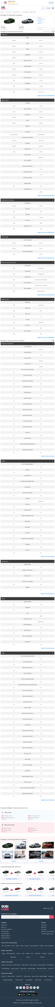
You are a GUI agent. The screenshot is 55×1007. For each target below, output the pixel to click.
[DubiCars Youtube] (27, 988)
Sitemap (43, 922)
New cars (43, 927)
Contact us (4, 925)
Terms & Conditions (6, 929)
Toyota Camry (33, 965)
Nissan (18, 953)
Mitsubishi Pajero (41, 968)
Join (52, 917)
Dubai (21, 945)
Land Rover (38, 953)
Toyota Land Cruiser (6, 965)
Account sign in (5, 933)
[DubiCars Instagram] (24, 988)
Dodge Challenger (8, 980)
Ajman (17, 945)
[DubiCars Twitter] (34, 988)
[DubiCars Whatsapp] (38, 987)
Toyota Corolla (15, 968)
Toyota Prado (25, 965)
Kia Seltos (50, 976)
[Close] (2, 3)
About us (3, 927)
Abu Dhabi (7, 945)
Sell (43, 8)
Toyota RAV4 (28, 980)
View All (14, 861)
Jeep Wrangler (32, 968)
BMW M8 (39, 23)
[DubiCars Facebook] (20, 987)
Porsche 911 (19, 976)
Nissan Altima (42, 965)
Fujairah (27, 945)
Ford (32, 953)
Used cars (44, 925)
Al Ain (13, 945)
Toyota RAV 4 (50, 965)
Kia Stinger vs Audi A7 (35, 879)
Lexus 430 (50, 968)
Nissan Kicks (27, 976)
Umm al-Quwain (49, 945)
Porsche (42, 957)
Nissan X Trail (19, 980)
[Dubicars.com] (27, 908)
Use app (48, 8)
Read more (3, 819)
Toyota (3, 953)
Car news (43, 929)
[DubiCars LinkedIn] (17, 988)
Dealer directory (5, 938)
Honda (28, 957)
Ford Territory (48, 980)
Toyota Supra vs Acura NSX (11, 895)
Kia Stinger (3, 26)
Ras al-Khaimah (34, 945)
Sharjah (42, 945)
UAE (2, 945)
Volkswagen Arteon (41, 19)
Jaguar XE (40, 20)
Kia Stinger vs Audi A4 (11, 879)
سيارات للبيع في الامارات (47, 933)
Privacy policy (4, 931)
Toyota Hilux (23, 968)
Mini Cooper (38, 980)
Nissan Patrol (16, 965)
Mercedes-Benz (11, 953)
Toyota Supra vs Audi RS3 (35, 895)
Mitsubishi (13, 957)
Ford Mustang (5, 968)
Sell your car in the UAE (47, 931)
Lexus (23, 953)
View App (51, 2)
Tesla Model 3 (40, 21)
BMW (27, 953)
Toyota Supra (21, 26)
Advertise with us (5, 936)
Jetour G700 (35, 976)
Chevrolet (50, 953)
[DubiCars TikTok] (31, 988)
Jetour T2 (4, 976)
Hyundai (44, 953)
